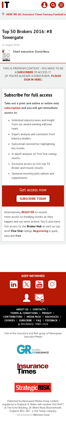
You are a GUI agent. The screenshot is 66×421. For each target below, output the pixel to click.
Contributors (12, 316)
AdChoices (52, 316)
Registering (40, 231)
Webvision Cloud (41, 414)
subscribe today (33, 198)
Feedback (51, 320)
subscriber (25, 72)
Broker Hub (34, 226)
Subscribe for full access (28, 95)
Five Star (17, 231)
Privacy (47, 313)
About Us (22, 309)
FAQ (38, 320)
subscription (12, 108)
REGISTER (27, 212)
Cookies (9, 320)
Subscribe (25, 320)
